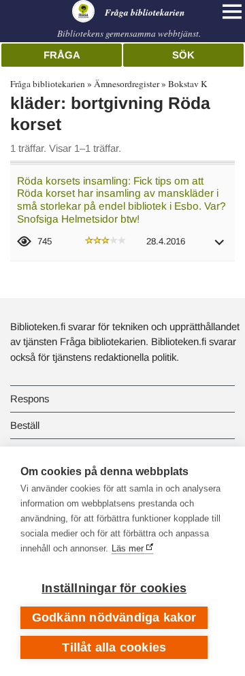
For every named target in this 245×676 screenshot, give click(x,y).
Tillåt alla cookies (114, 647)
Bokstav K (188, 84)
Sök (183, 55)
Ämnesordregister (126, 84)
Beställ (24, 425)
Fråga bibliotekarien (47, 84)
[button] (220, 247)
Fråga (62, 55)
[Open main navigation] (232, 11)
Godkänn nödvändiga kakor (114, 617)
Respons (29, 398)
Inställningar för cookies (114, 588)
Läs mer (128, 548)
